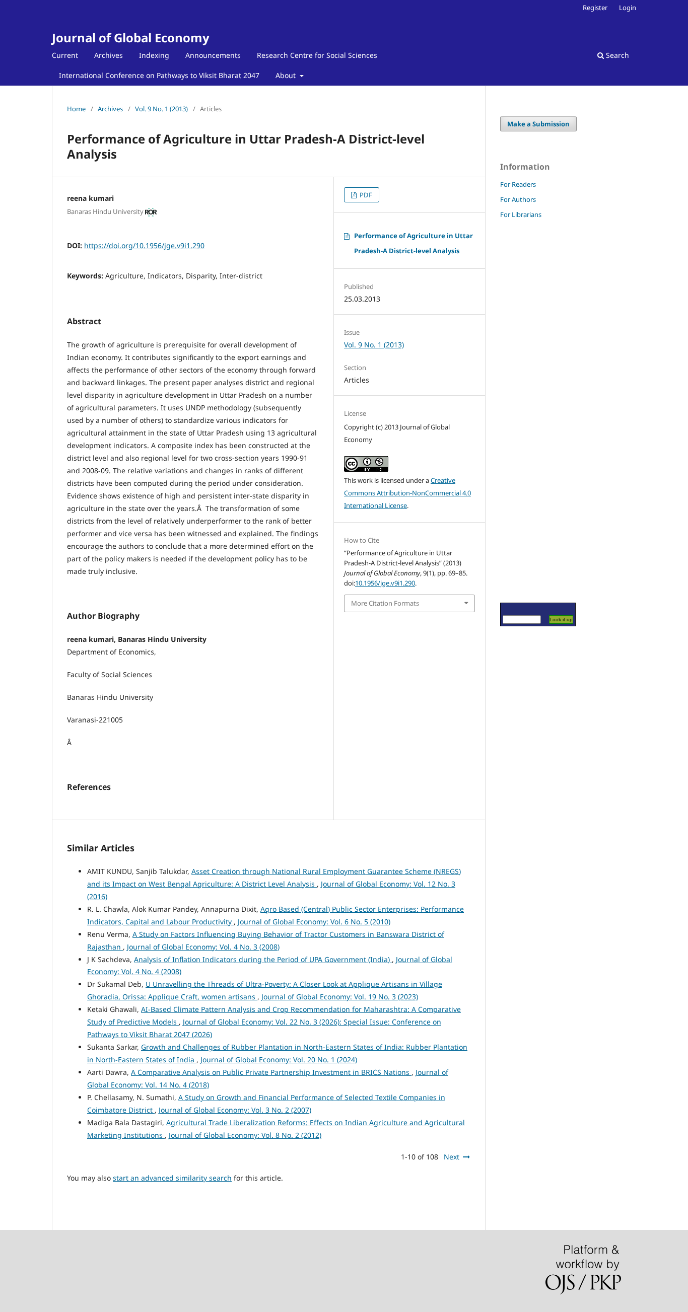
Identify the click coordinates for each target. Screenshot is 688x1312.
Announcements (213, 55)
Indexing (154, 55)
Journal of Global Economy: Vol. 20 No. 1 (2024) (278, 1059)
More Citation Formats (385, 603)
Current (65, 55)
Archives (108, 55)
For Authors (518, 199)
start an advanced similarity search (172, 1178)
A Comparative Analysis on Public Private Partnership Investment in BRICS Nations (271, 1072)
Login (627, 7)
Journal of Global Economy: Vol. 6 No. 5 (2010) (314, 921)
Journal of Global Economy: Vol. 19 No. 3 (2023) (339, 996)
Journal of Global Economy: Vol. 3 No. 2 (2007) (235, 1110)
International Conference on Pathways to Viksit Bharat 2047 (159, 75)
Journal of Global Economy (131, 37)
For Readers (518, 184)
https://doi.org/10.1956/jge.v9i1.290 (144, 245)
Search (616, 55)
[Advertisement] (530, 410)
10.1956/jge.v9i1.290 (385, 583)
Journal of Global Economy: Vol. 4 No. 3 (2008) (203, 947)
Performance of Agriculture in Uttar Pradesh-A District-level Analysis (413, 243)
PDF (365, 194)
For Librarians (520, 214)
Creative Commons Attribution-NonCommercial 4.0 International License (407, 493)
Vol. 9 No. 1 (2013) (161, 108)
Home (76, 108)
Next (451, 1156)
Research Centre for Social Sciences (317, 55)
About (287, 75)
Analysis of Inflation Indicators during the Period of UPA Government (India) (263, 959)
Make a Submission (538, 123)
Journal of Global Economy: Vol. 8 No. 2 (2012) (245, 1135)
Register (595, 7)
